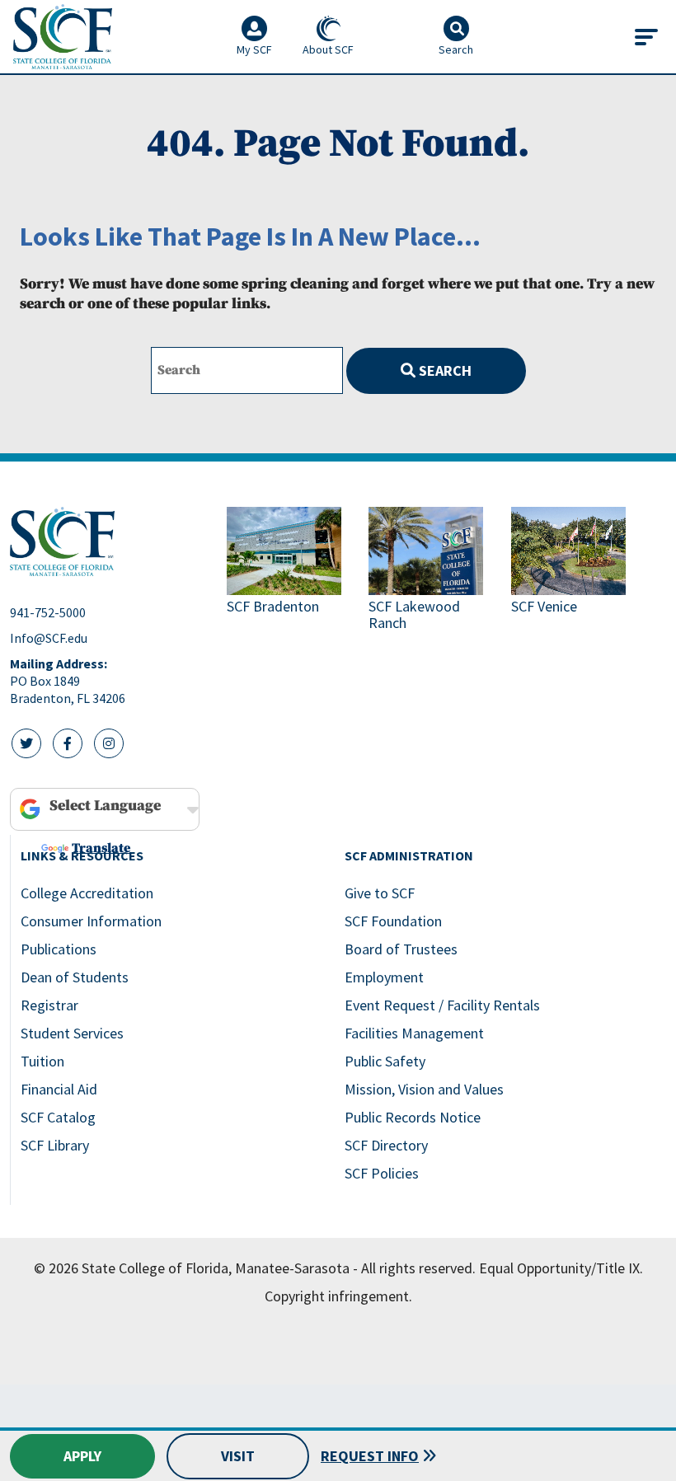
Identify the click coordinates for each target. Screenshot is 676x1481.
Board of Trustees (401, 949)
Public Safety (385, 1061)
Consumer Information (91, 921)
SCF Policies (382, 1173)
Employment (384, 977)
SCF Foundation (393, 921)
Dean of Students (75, 977)
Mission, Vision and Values (424, 1089)
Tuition (42, 1061)
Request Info (370, 1455)
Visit (238, 1455)
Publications (58, 949)
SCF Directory (386, 1145)
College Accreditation (87, 892)
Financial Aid (59, 1089)
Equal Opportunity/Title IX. (561, 1267)
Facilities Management (414, 1033)
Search (443, 370)
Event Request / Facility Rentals (442, 1005)
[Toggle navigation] (646, 37)
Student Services (72, 1033)
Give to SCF (380, 892)
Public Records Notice (413, 1117)
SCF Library (55, 1145)
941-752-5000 (48, 612)
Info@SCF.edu (48, 638)
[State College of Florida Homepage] (62, 36)
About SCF (328, 49)
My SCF (254, 49)
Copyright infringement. (338, 1296)
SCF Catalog (58, 1117)
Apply (82, 1455)
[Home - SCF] (108, 541)
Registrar (49, 1005)
